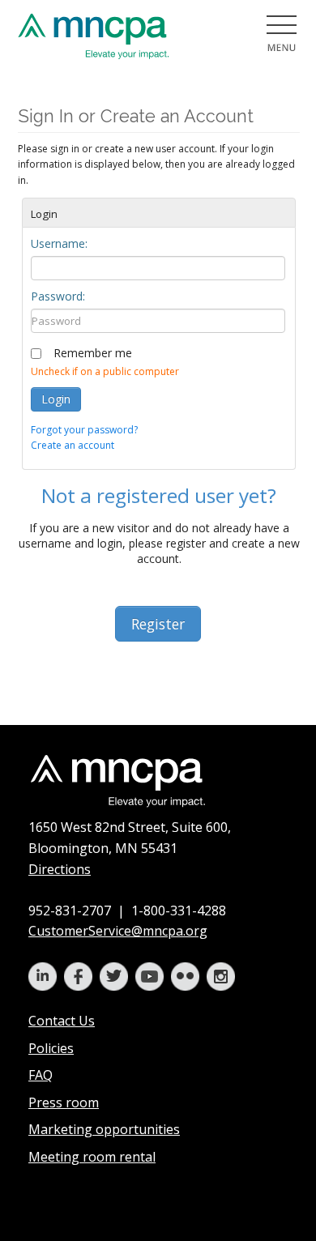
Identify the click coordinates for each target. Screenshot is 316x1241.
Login (55, 399)
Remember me (92, 352)
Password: (58, 296)
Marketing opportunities (104, 1129)
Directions (59, 869)
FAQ (40, 1075)
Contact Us (61, 1021)
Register (158, 623)
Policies (51, 1048)
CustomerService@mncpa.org (117, 931)
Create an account (72, 445)
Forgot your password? (84, 430)
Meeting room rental (92, 1157)
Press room (63, 1102)
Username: (59, 243)
